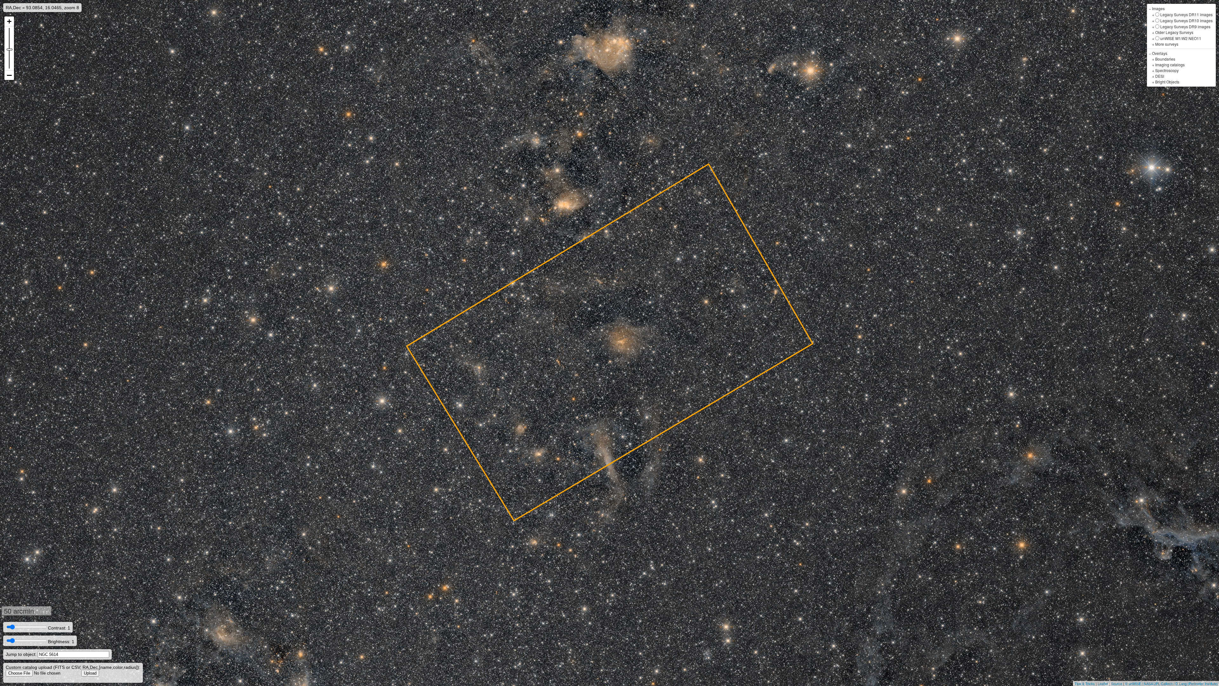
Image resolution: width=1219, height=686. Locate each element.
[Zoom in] (9, 21)
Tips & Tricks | (1086, 683)
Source (1116, 683)
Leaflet (1103, 683)
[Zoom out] (9, 75)
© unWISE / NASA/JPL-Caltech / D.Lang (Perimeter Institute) (1171, 683)
